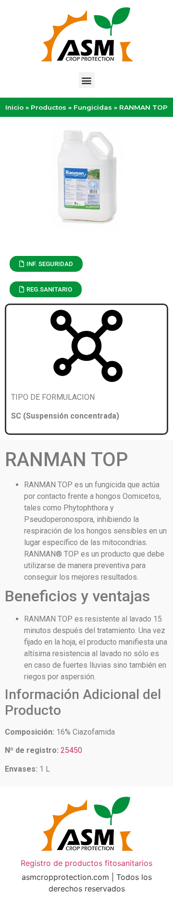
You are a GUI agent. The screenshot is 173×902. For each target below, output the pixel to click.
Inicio (14, 107)
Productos (48, 107)
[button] (87, 80)
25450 (71, 750)
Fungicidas (93, 107)
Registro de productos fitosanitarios (86, 863)
